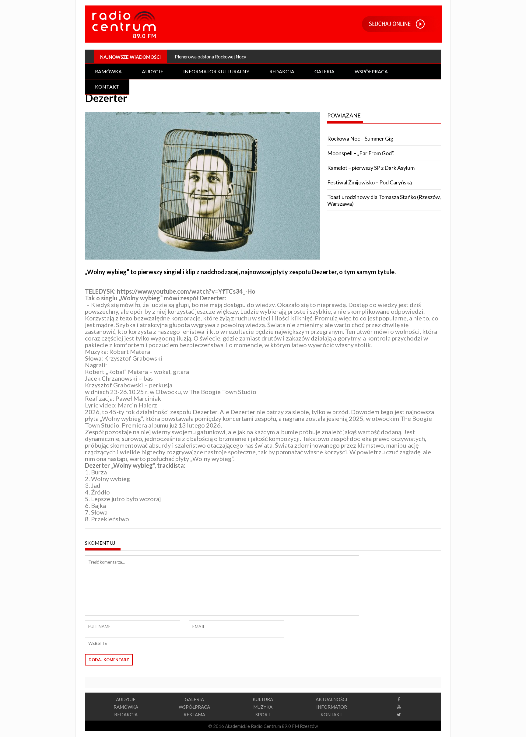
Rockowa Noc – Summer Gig (360, 138)
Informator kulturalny (216, 71)
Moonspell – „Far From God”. (360, 153)
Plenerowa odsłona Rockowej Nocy (210, 56)
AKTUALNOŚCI (331, 699)
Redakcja (281, 71)
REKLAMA (194, 714)
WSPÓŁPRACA (194, 707)
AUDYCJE (125, 699)
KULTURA (263, 699)
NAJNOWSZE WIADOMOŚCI (130, 57)
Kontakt (107, 86)
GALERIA (194, 699)
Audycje (152, 71)
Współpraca (371, 71)
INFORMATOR (331, 707)
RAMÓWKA (126, 707)
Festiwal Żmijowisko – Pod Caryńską (369, 182)
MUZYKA (262, 707)
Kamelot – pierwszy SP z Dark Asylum (371, 167)
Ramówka (108, 71)
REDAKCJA (126, 714)
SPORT (263, 714)
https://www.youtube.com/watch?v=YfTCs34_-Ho (186, 291)
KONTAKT (331, 714)
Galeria (324, 71)
